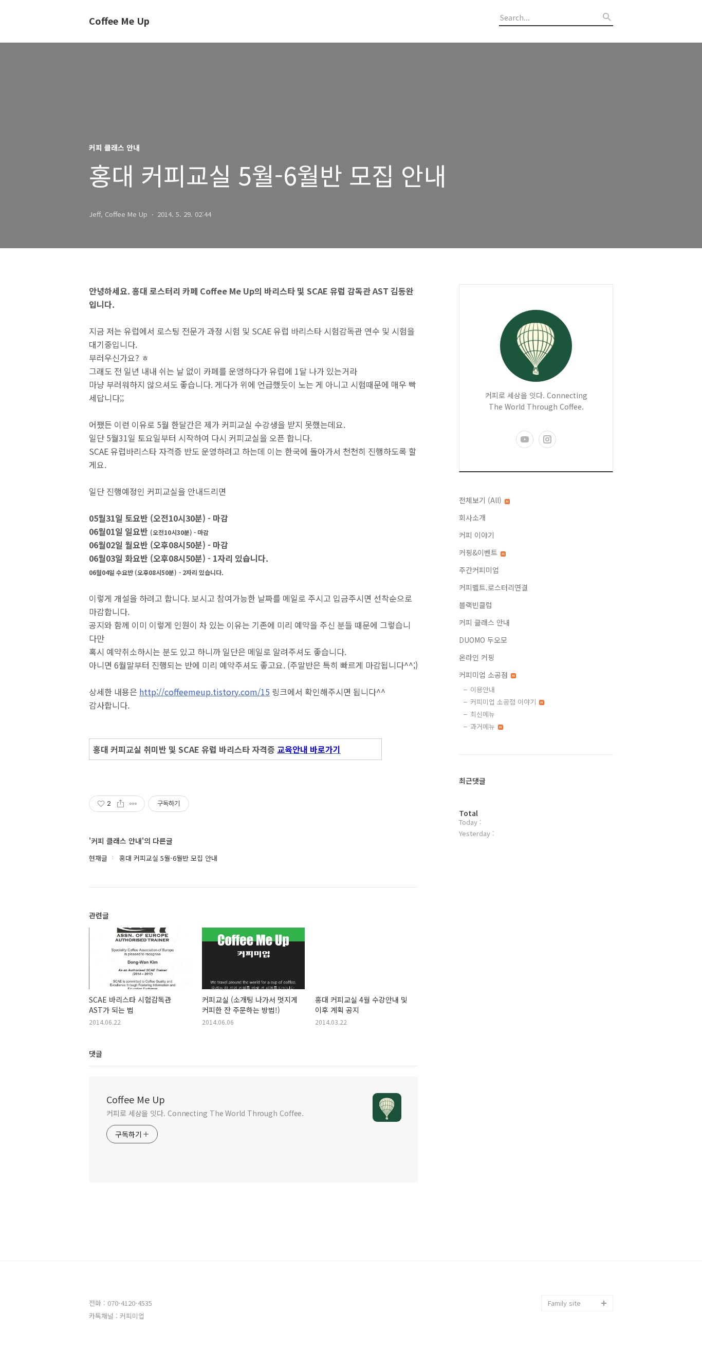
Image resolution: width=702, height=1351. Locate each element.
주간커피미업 (479, 570)
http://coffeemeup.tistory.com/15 (204, 692)
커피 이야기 (476, 535)
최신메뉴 (482, 714)
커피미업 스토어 (571, 1254)
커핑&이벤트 (479, 552)
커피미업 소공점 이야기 (504, 702)
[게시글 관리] (133, 803)
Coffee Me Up (119, 21)
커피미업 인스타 (571, 1270)
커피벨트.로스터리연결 (493, 587)
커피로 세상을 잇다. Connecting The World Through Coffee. (205, 1113)
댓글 (95, 1053)
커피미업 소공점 (484, 675)
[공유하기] (120, 803)
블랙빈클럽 (475, 605)
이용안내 (482, 689)
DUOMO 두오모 (483, 640)
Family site (564, 1303)
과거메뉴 (483, 726)
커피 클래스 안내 (484, 622)
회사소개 (472, 517)
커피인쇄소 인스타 (574, 1286)
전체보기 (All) (481, 500)
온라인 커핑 (476, 657)
